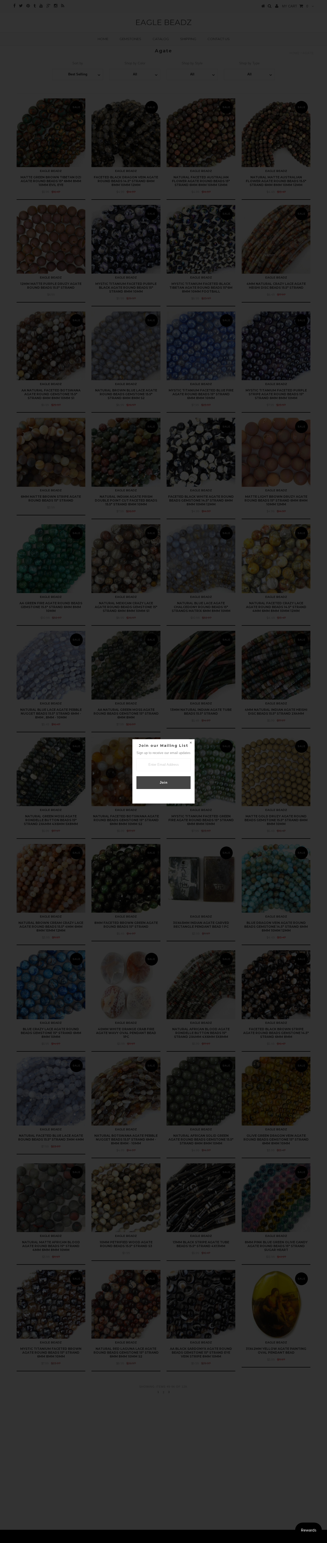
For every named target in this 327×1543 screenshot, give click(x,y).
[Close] (190, 743)
